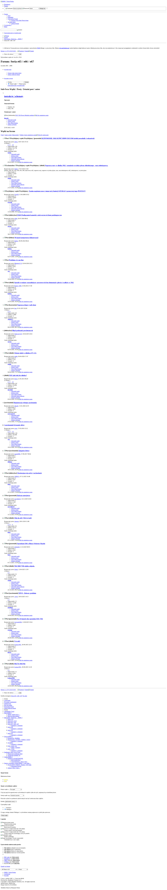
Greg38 (16, 194)
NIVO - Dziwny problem (27, 593)
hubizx (16, 241)
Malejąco (8, 809)
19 (13, 145)
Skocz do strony (8, 54)
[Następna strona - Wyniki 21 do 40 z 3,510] (21, 51)
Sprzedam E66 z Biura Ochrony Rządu (31, 543)
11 (11, 51)
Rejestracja (7, 4)
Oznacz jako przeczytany (14, 73)
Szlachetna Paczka (16, 766)
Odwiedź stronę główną (17, 159)
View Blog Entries (13, 123)
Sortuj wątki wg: (5, 795)
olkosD (16, 406)
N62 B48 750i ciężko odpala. (24, 566)
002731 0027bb (19, 664)
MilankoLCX (18, 263)
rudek (15, 356)
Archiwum (7, 874)
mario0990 (17, 454)
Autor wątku (8, 135)
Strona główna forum (10, 708)
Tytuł (2, 135)
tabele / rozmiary (15, 747)
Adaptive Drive (23, 451)
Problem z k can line (16, 260)
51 (13, 51)
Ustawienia (7, 700)
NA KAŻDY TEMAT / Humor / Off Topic (19, 765)
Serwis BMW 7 (8, 736)
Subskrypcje (7, 703)
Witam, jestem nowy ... (14, 714)
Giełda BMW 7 (8, 757)
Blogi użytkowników (13, 716)
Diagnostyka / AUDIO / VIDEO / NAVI (19, 739)
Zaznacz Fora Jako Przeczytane (19, 20)
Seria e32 (10, 730)
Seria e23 (10, 733)
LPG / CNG (11, 749)
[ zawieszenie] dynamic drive (14, 425)
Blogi (5, 26)
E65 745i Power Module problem (25, 115)
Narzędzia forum (7, 69)
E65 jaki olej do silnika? (18, 375)
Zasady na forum (5, 866)
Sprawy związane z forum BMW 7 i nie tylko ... (17, 763)
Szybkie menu (11, 22)
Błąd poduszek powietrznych (22, 330)
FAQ (9, 15)
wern (15, 428)
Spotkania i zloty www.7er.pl (12, 752)
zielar (15, 218)
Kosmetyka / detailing (14, 738)
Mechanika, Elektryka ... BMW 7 (13, 39)
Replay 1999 (17, 286)
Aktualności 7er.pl (9, 711)
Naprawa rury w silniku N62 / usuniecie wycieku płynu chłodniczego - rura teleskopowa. (76, 165)
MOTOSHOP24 (15, 760)
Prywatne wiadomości (10, 702)
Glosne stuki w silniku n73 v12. (25, 353)
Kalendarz (10, 17)
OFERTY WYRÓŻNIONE (15, 758)
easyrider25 (17, 499)
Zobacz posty (11, 121)
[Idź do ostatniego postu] (25, 162)
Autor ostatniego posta (30, 135)
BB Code (6, 857)
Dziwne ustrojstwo (23, 495)
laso (15, 308)
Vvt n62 (17, 641)
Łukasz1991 (17, 644)
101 (15, 51)
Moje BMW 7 (8, 713)
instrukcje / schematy (13, 96)
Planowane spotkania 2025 (15, 754)
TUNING (10, 743)
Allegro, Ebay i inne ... (14, 768)
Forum (6, 14)
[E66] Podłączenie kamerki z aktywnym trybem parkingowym (39, 215)
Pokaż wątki (13, 84)
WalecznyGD (18, 334)
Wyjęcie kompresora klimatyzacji (26, 238)
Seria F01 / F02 (12, 722)
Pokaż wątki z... (5, 789)
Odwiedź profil (12, 120)
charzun (16, 521)
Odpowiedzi (15, 135)
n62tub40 (17, 547)
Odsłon (22, 135)
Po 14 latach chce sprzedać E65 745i (30, 619)
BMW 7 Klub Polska (10, 872)
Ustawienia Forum (13, 19)
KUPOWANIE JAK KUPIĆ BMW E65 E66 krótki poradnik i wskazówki (68, 138)
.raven (16, 596)
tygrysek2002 (18, 622)
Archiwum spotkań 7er (14, 755)
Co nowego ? (8, 25)
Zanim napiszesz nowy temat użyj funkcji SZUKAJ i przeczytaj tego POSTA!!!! (57, 191)
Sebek (16, 169)
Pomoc (6, 6)
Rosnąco (8, 807)
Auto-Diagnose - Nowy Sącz (19, 761)
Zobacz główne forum (14, 74)
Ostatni (26, 51)
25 (13, 382)
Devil (15, 379)
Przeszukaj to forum (8, 78)
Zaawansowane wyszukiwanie (12, 33)
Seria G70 (10, 719)
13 (13, 431)
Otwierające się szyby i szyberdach (29, 473)
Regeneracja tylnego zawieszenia (25, 403)
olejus (16, 142)
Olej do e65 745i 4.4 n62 (23, 518)
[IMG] (6, 860)
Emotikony (7, 858)
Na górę (25, 696)
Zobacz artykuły (12, 124)
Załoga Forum (15, 23)
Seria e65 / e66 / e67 (13, 724)
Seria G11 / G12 (12, 721)
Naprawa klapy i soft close (26, 305)
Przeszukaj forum (9, 706)
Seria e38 (10, 727)
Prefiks (3, 801)
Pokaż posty (22, 84)
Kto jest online (8, 705)
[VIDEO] (6, 862)
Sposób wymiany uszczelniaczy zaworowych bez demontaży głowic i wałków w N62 (44, 282)
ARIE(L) (16, 476)
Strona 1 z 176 (5, 51)
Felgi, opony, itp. (12, 746)
